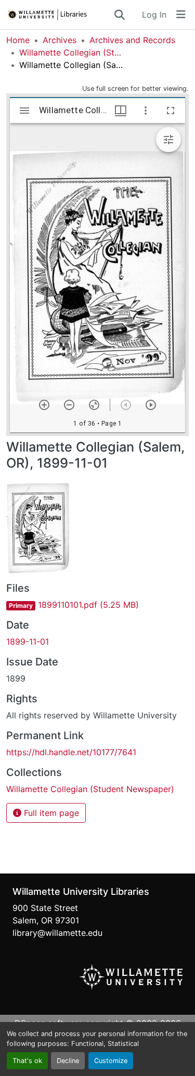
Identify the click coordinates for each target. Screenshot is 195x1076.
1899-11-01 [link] (27, 641)
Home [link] (18, 40)
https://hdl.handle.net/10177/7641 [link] (71, 752)
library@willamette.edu (57, 933)
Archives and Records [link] (132, 40)
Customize (110, 1061)
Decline (68, 1061)
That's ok (27, 1061)
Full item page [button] (50, 813)
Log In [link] (154, 14)
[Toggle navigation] (181, 14)
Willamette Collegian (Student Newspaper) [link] (71, 52)
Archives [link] (59, 40)
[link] (97, 604)
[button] (59, 14)
